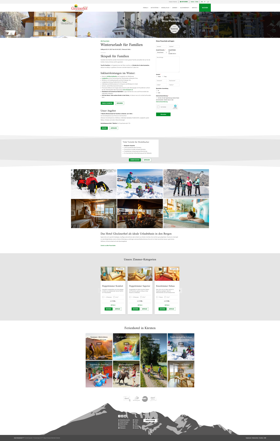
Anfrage (117, 309)
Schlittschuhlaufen (112, 76)
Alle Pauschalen (105, 41)
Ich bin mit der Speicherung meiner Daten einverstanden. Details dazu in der (167, 99)
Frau (165, 76)
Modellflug (165, 7)
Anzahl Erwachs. (161, 50)
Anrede (158, 74)
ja (158, 90)
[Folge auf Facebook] (119, 416)
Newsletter (149, 420)
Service (194, 7)
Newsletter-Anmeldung (162, 88)
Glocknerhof (184, 7)
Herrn (159, 76)
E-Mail (196, 1)
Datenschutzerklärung (162, 96)
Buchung (108, 309)
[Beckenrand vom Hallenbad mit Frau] (186, 227)
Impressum (248, 438)
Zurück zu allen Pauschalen (108, 245)
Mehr (99, 343)
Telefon (192, 1)
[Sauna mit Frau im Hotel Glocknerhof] (94, 227)
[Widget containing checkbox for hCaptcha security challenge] (167, 107)
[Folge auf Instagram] (122, 416)
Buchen (205, 8)
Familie (145, 7)
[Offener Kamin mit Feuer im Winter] (140, 227)
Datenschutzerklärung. (162, 101)
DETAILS (113, 305)
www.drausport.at (128, 89)
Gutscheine (184, 1)
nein (159, 92)
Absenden (163, 114)
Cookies (261, 438)
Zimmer (174, 7)
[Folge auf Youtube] (125, 416)
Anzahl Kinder (172, 50)
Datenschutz (255, 438)
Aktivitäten (154, 7)
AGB (265, 438)
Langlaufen (105, 78)
